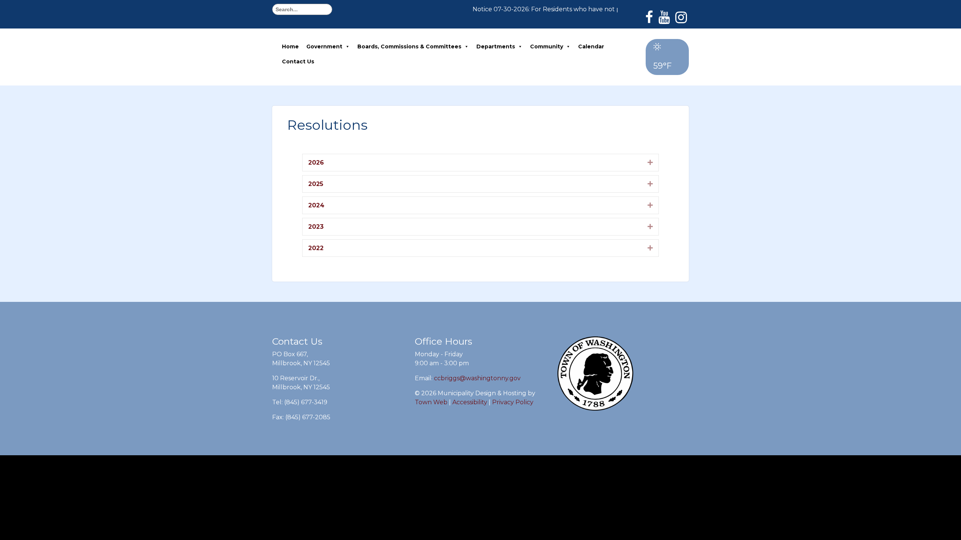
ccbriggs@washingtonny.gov (477, 378)
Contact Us (298, 61)
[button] (650, 162)
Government (324, 46)
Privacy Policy (512, 402)
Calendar (591, 46)
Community (546, 46)
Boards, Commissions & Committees (409, 46)
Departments (495, 46)
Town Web (431, 402)
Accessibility (469, 402)
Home (290, 46)
